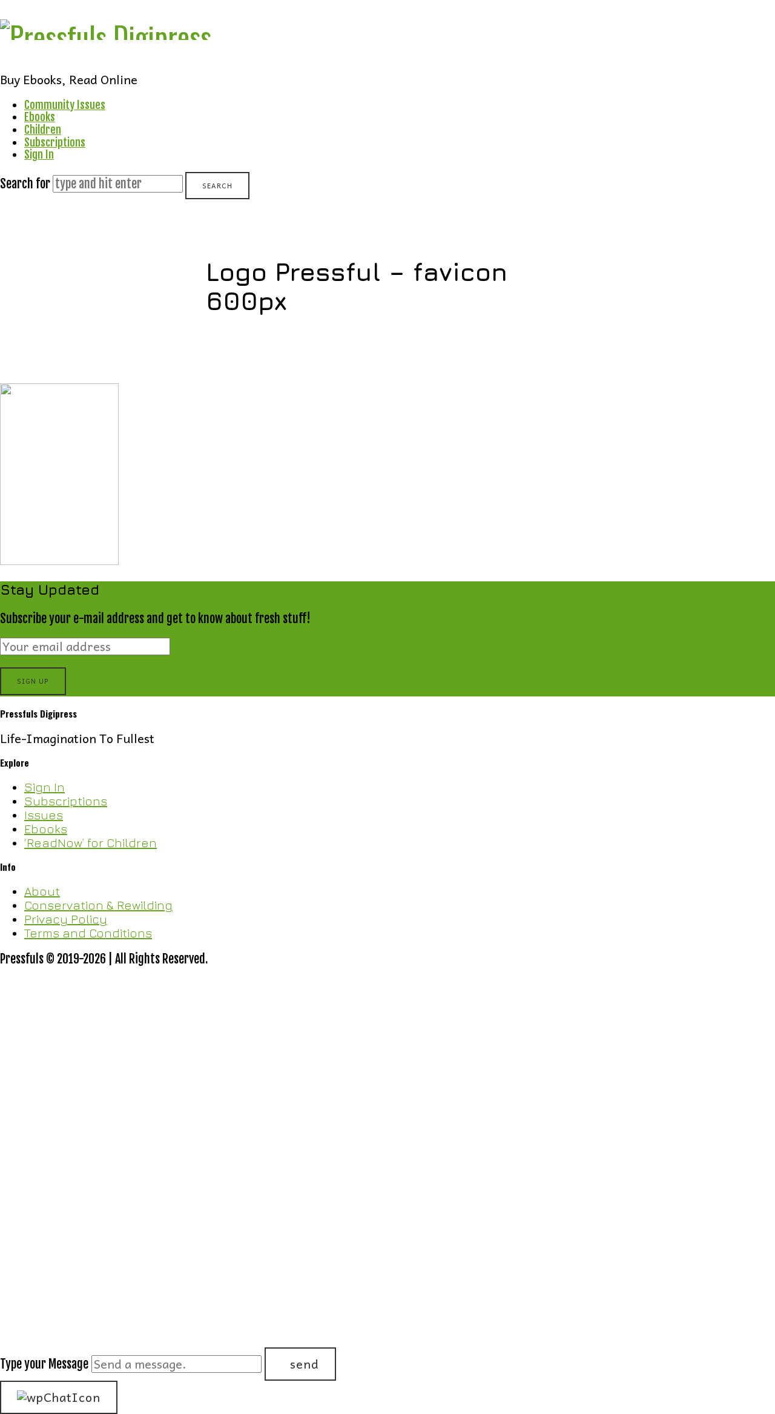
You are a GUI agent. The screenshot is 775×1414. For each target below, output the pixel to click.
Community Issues (64, 104)
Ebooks (39, 117)
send (304, 1363)
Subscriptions (54, 142)
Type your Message (44, 1364)
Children (42, 129)
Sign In (39, 154)
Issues (43, 815)
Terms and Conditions (88, 933)
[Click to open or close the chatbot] (58, 1397)
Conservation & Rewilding (98, 905)
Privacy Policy (65, 919)
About (42, 891)
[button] (387, 1173)
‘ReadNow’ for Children (90, 843)
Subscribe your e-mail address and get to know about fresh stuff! (155, 618)
